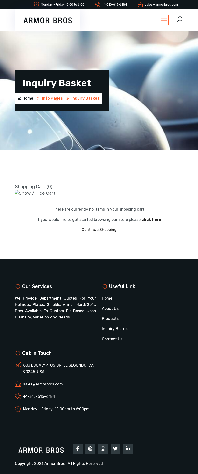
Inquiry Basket (115, 328)
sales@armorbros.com (161, 4)
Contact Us (112, 339)
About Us (110, 308)
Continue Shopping (99, 229)
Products (110, 318)
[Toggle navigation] (164, 20)
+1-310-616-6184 (114, 4)
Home (27, 98)
